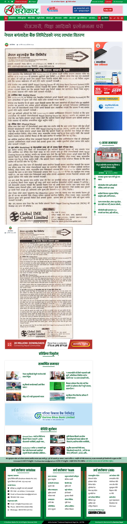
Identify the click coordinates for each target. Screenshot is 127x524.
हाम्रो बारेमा (112, 497)
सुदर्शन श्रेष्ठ (51, 486)
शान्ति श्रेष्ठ (51, 502)
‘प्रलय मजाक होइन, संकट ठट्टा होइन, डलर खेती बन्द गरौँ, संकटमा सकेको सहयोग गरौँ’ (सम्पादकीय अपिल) (109, 203)
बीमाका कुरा (49, 18)
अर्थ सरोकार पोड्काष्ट (58, 1)
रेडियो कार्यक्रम (72, 1)
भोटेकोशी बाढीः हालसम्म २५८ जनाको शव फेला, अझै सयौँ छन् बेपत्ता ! (108, 211)
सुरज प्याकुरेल (52, 479)
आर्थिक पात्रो (91, 503)
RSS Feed (112, 506)
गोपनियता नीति (113, 481)
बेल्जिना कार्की (69, 479)
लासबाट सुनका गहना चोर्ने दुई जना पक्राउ (109, 178)
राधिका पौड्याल (69, 509)
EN (99, 18)
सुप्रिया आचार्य (52, 492)
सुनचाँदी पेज (91, 493)
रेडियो (106, 18)
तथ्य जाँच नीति (113, 484)
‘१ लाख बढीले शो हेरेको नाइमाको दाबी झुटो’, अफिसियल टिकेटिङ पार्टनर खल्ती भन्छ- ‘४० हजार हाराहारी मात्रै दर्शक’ (78, 375)
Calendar (108, 1)
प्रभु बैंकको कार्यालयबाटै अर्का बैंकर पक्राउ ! (34, 386)
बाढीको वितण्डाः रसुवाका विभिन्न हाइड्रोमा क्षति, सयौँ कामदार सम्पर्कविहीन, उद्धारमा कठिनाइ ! (108, 194)
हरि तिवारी (68, 492)
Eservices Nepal (118, 522)
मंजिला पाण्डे (51, 495)
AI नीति (111, 493)
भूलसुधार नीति (113, 487)
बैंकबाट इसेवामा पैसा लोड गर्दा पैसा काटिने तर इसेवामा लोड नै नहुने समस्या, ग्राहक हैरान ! (78, 386)
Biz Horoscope (118, 1)
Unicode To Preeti (97, 1)
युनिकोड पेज (91, 487)
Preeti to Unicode (21, 1)
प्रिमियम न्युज (92, 500)
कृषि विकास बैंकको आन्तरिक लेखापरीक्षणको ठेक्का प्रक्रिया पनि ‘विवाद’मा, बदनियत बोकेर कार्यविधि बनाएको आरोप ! (77, 439)
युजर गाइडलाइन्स (114, 500)
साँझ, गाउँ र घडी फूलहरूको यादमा (33, 396)
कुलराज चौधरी (69, 495)
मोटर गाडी (72, 18)
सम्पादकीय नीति (114, 478)
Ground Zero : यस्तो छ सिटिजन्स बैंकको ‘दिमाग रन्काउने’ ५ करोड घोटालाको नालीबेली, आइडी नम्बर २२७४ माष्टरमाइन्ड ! (34, 439)
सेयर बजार (58, 18)
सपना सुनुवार (52, 509)
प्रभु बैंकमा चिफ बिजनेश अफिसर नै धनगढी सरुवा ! (77, 396)
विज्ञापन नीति (113, 490)
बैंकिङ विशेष (31, 18)
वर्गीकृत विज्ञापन (93, 506)
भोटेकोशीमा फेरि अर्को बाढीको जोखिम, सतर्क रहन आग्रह (107, 186)
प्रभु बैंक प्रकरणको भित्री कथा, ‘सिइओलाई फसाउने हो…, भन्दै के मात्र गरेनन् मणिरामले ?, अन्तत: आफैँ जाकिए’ (78, 450)
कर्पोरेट (65, 18)
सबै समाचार (12, 18)
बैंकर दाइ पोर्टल (92, 490)
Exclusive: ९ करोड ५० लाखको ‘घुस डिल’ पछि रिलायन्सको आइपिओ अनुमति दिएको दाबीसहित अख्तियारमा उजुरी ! (35, 450)
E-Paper (33, 1)
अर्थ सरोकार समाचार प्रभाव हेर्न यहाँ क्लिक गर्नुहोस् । (100, 461)
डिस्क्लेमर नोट (113, 503)
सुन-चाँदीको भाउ (82, 18)
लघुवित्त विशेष (40, 18)
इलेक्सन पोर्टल (92, 481)
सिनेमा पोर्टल (92, 484)
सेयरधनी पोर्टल (92, 478)
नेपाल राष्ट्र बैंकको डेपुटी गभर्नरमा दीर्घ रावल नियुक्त (34, 375)
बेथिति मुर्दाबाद (22, 18)
